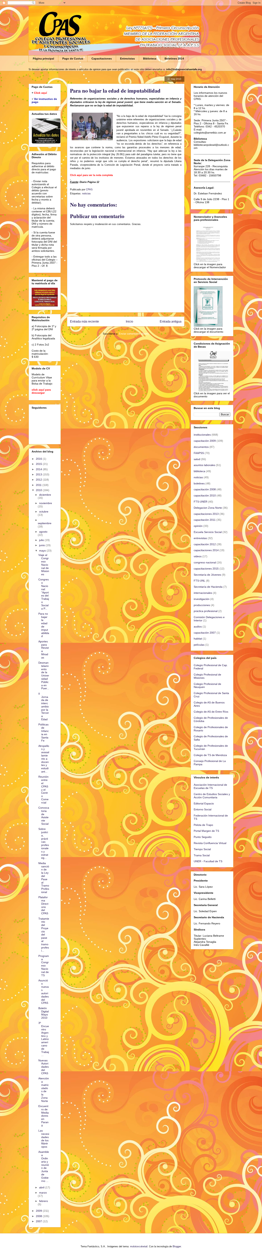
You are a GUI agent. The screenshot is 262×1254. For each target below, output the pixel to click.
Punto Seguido (203, 836)
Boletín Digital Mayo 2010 (43, 1013)
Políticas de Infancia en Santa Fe (43, 732)
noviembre (45, 503)
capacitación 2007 (205, 632)
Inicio (129, 321)
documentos (201, 446)
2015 (39, 463)
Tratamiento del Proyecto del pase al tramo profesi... (43, 934)
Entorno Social (202, 809)
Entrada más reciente (84, 321)
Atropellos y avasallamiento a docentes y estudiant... (43, 758)
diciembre (45, 494)
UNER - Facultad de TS (208, 861)
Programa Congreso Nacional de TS (43, 965)
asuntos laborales (204, 465)
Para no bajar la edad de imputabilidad (43, 625)
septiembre (44, 523)
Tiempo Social (202, 849)
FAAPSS (199, 453)
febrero (43, 1201)
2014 (39, 469)
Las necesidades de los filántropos (43, 1138)
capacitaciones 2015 (206, 568)
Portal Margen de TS (206, 830)
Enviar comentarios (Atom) (134, 333)
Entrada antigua (170, 321)
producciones (202, 605)
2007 (39, 1221)
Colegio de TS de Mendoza (210, 755)
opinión (198, 525)
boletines (199, 483)
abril (42, 1187)
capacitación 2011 (205, 519)
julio (42, 540)
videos (198, 556)
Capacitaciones (101, 58)
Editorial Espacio (204, 803)
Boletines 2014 (174, 58)
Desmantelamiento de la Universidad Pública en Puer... (43, 675)
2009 (39, 1210)
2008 (39, 1216)
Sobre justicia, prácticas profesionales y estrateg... (43, 843)
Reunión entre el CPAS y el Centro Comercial (43, 789)
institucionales (202, 434)
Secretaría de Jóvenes (207, 574)
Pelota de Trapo (203, 824)
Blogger (177, 1246)
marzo (43, 1192)
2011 (39, 484)
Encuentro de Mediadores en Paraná (43, 1116)
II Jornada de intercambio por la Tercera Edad (43, 706)
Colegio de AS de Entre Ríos (211, 711)
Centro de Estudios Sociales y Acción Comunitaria (212, 796)
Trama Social (202, 855)
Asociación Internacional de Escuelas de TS (210, 786)
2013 (39, 474)
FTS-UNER (200, 501)
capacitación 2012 (205, 544)
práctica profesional (206, 611)
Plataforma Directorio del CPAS (43, 905)
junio (42, 545)
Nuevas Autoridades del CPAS (43, 1067)
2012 (39, 479)
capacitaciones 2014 (206, 550)
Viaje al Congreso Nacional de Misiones (43, 564)
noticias (86, 193)
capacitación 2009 (205, 440)
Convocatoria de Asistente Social (43, 815)
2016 (39, 458)
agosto (43, 531)
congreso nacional (205, 562)
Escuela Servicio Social (208, 532)
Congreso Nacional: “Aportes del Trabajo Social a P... (43, 594)
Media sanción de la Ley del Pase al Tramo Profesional (43, 878)
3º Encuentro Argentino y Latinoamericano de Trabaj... (43, 1039)
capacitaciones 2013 (206, 513)
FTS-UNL (199, 580)
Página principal (43, 58)
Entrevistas (127, 58)
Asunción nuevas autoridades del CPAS (43, 992)
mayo (43, 550)
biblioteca (199, 471)
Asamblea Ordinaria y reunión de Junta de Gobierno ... (43, 1166)
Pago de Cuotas (72, 58)
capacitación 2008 (205, 489)
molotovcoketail (138, 1246)
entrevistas (200, 538)
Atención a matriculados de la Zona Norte (43, 1089)
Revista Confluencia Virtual (210, 843)
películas (199, 644)
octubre (43, 511)
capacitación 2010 (205, 495)
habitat (198, 638)
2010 (39, 490)
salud (197, 459)
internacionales (203, 592)
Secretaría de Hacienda (208, 586)
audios (198, 626)
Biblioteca (149, 58)
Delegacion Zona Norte (208, 507)
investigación (201, 599)
